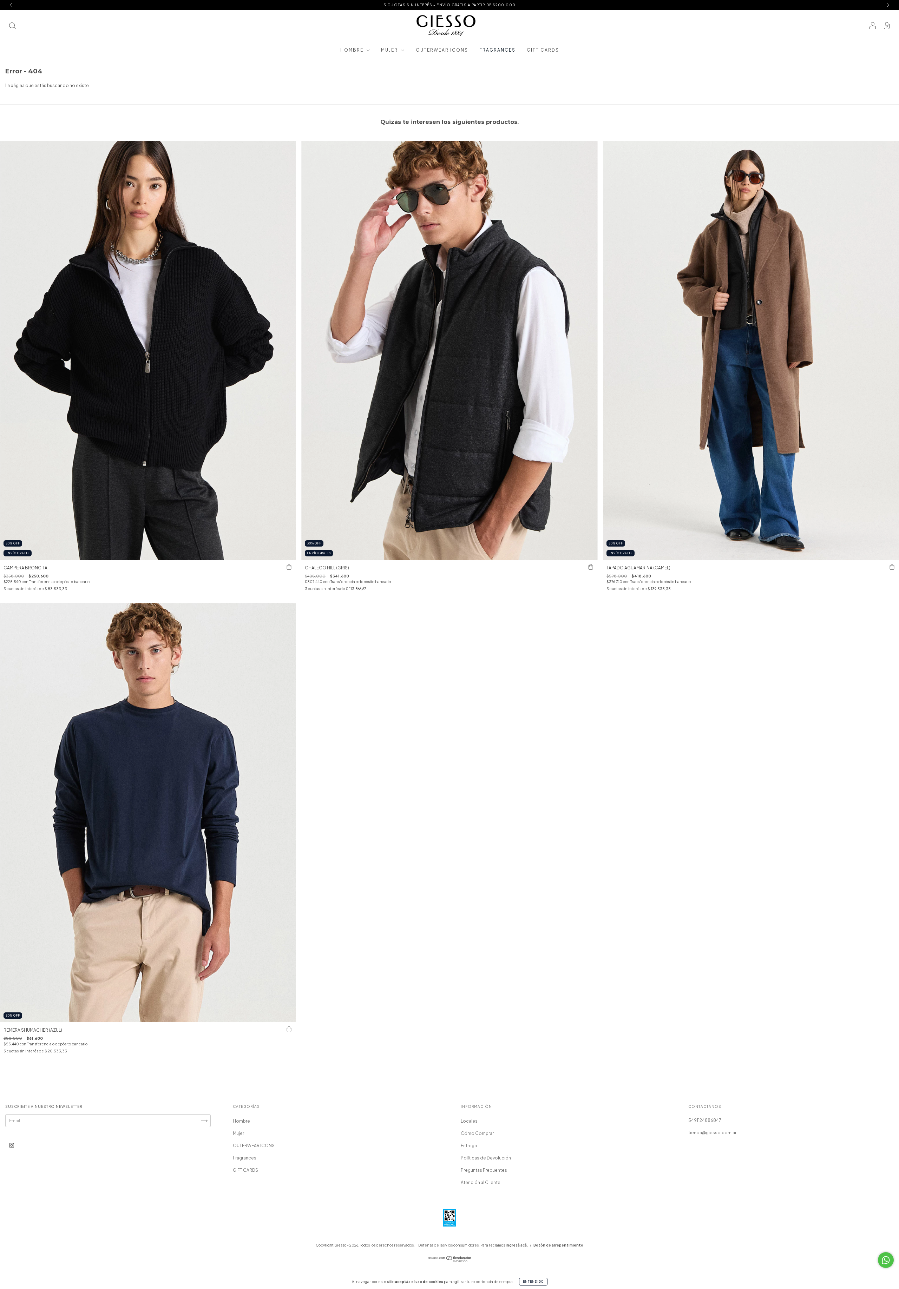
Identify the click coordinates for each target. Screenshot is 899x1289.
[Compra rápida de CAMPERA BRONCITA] (289, 567)
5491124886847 (704, 1120)
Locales (469, 1121)
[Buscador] (12, 26)
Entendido (533, 1281)
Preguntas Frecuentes (484, 1170)
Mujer (390, 50)
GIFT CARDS (543, 50)
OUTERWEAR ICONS (442, 50)
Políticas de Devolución (486, 1158)
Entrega (469, 1145)
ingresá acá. (517, 1245)
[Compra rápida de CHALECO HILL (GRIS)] (591, 567)
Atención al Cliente (480, 1182)
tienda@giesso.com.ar (712, 1132)
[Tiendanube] (450, 1260)
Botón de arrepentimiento (558, 1245)
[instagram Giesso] (11, 1145)
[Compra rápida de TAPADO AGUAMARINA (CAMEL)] (892, 567)
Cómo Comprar (477, 1133)
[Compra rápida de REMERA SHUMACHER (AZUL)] (289, 1029)
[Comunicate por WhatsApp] (886, 1260)
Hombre (352, 50)
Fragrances (497, 50)
